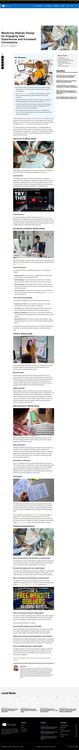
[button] (76, 6)
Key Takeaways (61, 57)
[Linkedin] (71, 2)
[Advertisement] (39, 17)
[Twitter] (74, 2)
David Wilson (14, 45)
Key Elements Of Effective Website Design (66, 60)
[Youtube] (77, 2)
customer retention (31, 584)
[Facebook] (69, 2)
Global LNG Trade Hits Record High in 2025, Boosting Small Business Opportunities (66, 76)
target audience (49, 292)
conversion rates (21, 584)
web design (35, 514)
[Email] (2, 68)
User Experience (24, 93)
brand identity (47, 101)
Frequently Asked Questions (63, 65)
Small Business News (60, 74)
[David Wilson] (16, 671)
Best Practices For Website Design (64, 63)
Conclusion (60, 64)
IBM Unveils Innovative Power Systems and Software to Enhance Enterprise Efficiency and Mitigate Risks (66, 92)
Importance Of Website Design (64, 59)
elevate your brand (22, 522)
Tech (2, 29)
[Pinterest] (2, 62)
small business (46, 217)
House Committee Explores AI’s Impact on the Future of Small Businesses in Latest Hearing (66, 97)
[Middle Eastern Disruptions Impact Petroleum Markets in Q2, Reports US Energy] (30, 701)
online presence (19, 264)
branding (25, 124)
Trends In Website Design (63, 61)
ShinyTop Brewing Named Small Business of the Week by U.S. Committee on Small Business (66, 86)
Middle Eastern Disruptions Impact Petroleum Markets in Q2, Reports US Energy (66, 81)
